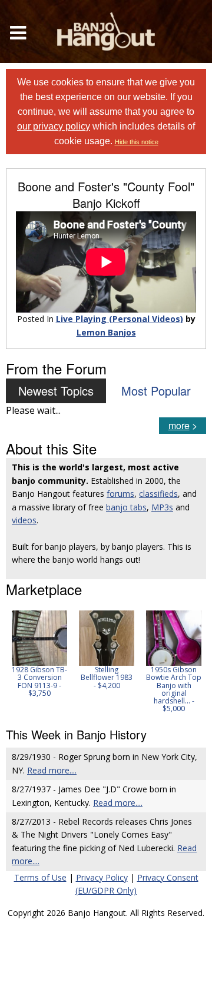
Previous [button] (12, 662)
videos (24, 520)
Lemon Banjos (106, 332)
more (179, 425)
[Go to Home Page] (106, 31)
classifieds (158, 493)
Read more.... (52, 770)
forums (120, 493)
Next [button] (190, 662)
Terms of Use (40, 877)
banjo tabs (126, 507)
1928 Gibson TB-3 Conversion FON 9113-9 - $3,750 (39, 681)
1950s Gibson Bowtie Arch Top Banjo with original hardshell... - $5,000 (173, 689)
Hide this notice (136, 141)
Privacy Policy (102, 877)
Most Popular (156, 390)
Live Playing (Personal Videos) (119, 318)
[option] (39, 653)
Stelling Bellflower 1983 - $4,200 (106, 677)
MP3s (162, 507)
